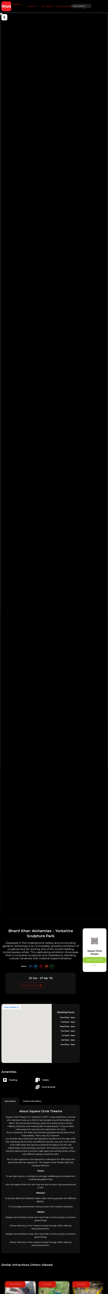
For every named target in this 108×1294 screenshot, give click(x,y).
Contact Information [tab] (32, 1101)
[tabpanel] (40, 1179)
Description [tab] (10, 1101)
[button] (18, 4)
